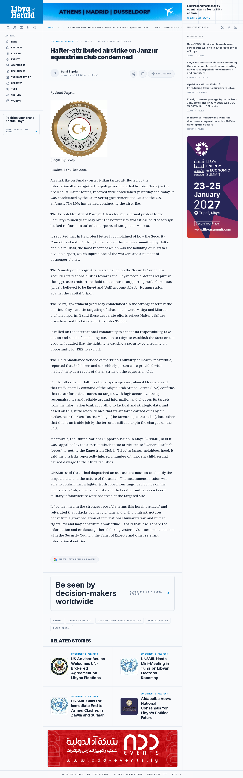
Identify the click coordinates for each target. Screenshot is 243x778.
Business (17, 47)
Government (18, 65)
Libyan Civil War (80, 620)
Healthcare (18, 71)
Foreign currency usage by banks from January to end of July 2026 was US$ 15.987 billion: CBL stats (212, 103)
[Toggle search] (8, 27)
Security (17, 83)
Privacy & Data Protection (128, 774)
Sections (10, 36)
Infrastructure (21, 77)
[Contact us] (21, 27)
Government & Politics (64, 41)
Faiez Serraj (61, 628)
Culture (16, 95)
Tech (14, 89)
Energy (15, 59)
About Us (176, 774)
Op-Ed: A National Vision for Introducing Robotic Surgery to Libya (211, 86)
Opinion (16, 100)
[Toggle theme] (34, 27)
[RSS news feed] (28, 27)
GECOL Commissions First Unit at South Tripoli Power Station (168, 27)
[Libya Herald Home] (21, 12)
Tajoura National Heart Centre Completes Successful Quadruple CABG (83, 27)
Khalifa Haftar (158, 620)
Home (14, 41)
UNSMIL (57, 620)
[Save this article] (143, 74)
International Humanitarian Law (119, 620)
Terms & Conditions (157, 774)
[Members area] (14, 27)
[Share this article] (133, 74)
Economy (16, 53)
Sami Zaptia (69, 71)
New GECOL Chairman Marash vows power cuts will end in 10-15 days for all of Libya (212, 48)
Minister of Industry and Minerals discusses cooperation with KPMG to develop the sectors (211, 121)
